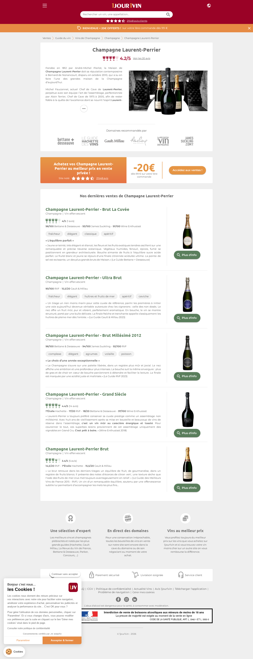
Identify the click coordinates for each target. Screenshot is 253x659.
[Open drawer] (44, 5)
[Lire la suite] (84, 108)
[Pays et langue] (209, 5)
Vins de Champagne (87, 38)
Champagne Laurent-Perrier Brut (77, 448)
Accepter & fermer (62, 640)
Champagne (112, 38)
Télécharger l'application (191, 589)
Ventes (47, 38)
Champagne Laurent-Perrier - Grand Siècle (86, 394)
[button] (14, 651)
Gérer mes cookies (143, 592)
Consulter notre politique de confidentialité (28, 628)
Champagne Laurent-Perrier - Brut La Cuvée (87, 209)
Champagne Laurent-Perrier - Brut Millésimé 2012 (93, 335)
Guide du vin (63, 38)
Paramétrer (23, 640)
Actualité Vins (143, 589)
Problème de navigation (113, 592)
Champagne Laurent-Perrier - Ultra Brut (84, 277)
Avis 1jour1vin (163, 589)
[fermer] (249, 28)
